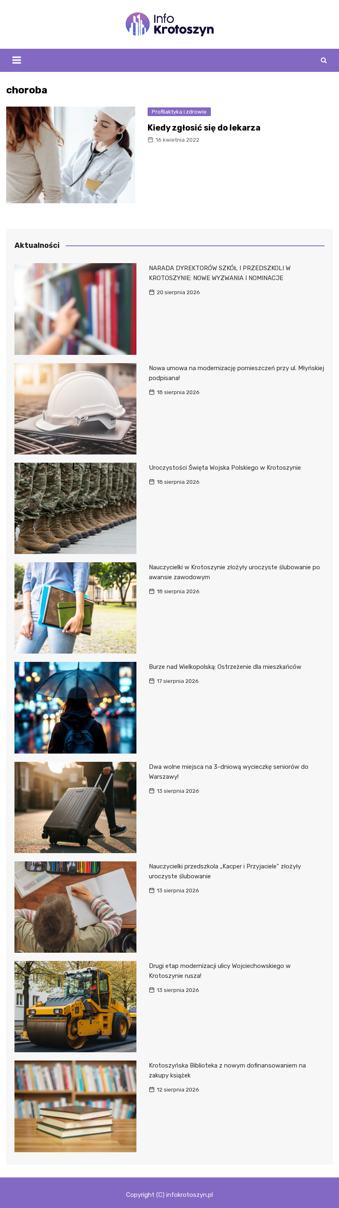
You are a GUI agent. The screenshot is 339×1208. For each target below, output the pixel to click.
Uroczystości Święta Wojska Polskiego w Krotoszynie (225, 467)
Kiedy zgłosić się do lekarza (204, 128)
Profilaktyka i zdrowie (179, 112)
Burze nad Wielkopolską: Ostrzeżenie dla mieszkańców (225, 667)
